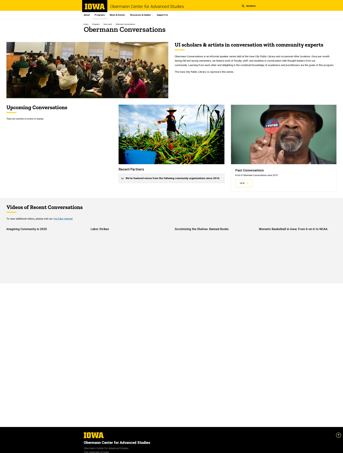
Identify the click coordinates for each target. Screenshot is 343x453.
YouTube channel (62, 218)
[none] (171, 178)
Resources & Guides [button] (140, 15)
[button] (248, 5)
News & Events (117, 15)
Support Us (162, 15)
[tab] (171, 178)
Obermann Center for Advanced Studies (147, 6)
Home (86, 24)
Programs (100, 15)
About (87, 15)
